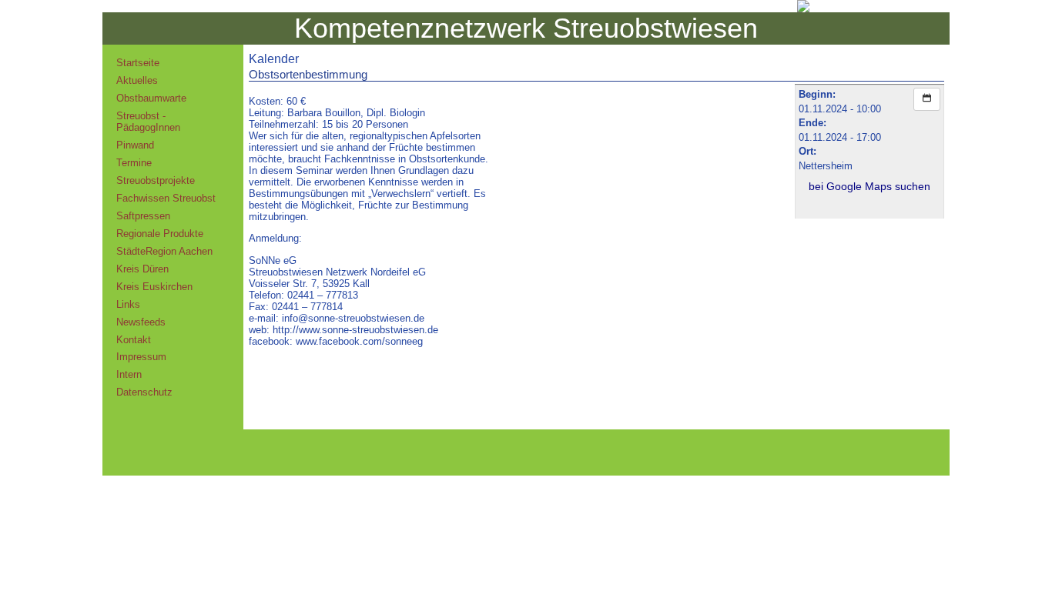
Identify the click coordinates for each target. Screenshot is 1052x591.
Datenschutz (144, 392)
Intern (129, 374)
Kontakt (133, 340)
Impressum (141, 356)
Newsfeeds (141, 322)
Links (128, 304)
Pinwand (135, 145)
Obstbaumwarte (151, 98)
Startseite (137, 62)
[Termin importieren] (926, 99)
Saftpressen (143, 216)
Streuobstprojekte (155, 180)
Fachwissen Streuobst (166, 198)
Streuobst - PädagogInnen (148, 121)
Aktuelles (137, 80)
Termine (134, 163)
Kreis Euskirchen (154, 286)
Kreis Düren (142, 269)
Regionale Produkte (159, 233)
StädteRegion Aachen (164, 251)
